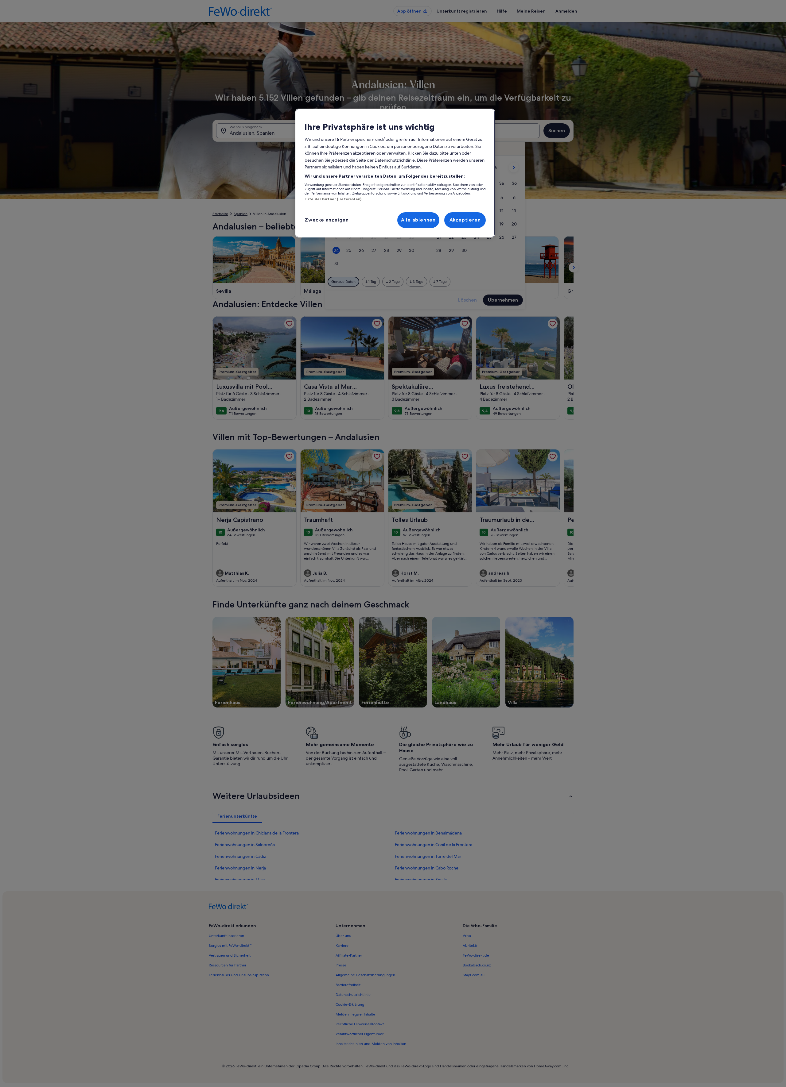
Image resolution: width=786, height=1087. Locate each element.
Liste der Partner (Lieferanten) (333, 199)
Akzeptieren (465, 220)
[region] (395, 173)
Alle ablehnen (418, 220)
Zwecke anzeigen (327, 220)
